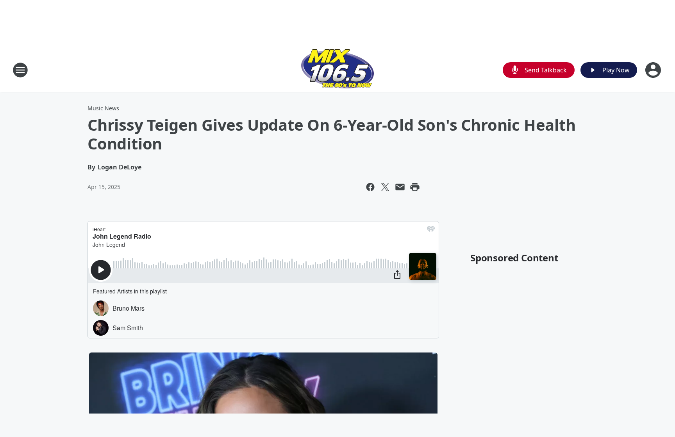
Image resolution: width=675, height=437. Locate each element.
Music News (103, 108)
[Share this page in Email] (400, 187)
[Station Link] (337, 69)
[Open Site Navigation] (20, 70)
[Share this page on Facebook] (370, 187)
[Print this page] (414, 187)
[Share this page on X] (385, 187)
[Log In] (653, 70)
